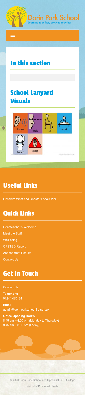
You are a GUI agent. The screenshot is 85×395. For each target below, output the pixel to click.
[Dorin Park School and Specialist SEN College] (42, 16)
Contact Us (10, 259)
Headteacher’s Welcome (19, 227)
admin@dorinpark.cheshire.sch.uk (26, 309)
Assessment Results (17, 252)
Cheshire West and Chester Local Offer (29, 199)
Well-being (10, 239)
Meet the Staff (12, 233)
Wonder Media (51, 386)
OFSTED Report (14, 246)
